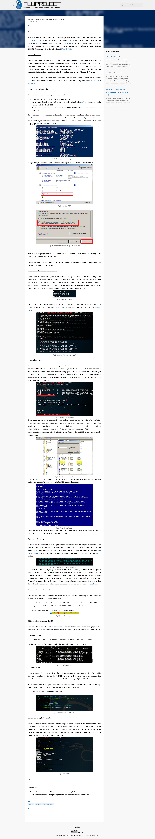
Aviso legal (95, 835)
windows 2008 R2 (49, 804)
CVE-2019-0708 (66, 49)
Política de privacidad (84, 835)
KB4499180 (32, 83)
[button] (29, 25)
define (78, 60)
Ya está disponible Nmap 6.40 (114, 73)
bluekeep (31, 804)
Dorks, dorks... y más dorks (113, 56)
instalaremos (57, 627)
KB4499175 (95, 81)
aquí (81, 102)
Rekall (95, 584)
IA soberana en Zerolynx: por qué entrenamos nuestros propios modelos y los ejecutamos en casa (117, 92)
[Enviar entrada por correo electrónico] (29, 802)
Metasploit (39, 804)
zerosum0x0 (36, 40)
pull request (65, 43)
